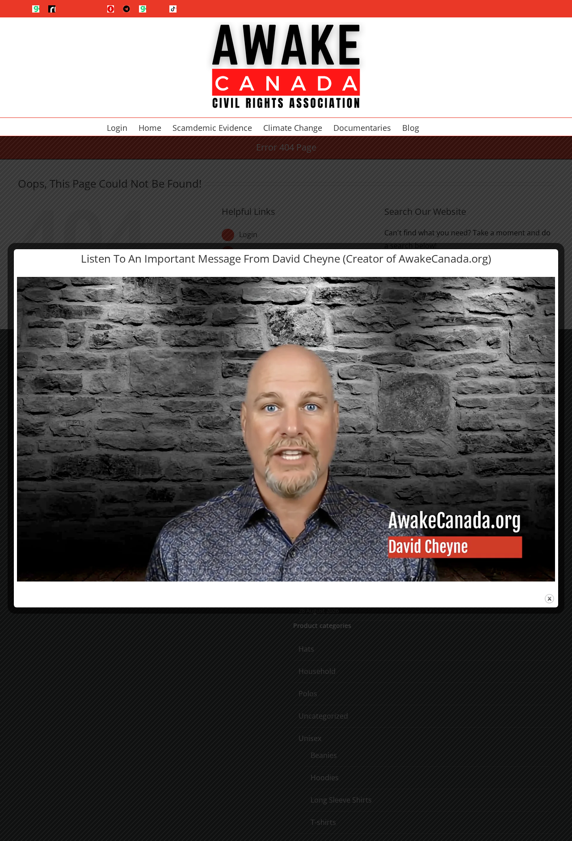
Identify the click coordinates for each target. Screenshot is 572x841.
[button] (451, 127)
